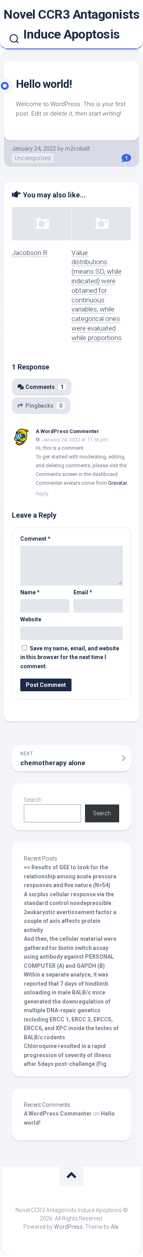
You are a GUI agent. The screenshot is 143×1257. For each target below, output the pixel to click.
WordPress (68, 1227)
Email (82, 592)
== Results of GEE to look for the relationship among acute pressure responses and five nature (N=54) (70, 876)
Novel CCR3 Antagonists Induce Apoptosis (71, 24)
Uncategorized (33, 158)
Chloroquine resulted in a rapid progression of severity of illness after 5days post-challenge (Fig (67, 1055)
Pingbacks (43, 405)
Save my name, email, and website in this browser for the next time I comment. (69, 657)
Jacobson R (29, 253)
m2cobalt (77, 148)
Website (30, 619)
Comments (44, 387)
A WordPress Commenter (67, 431)
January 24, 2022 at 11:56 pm (75, 440)
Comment (35, 539)
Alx (114, 1227)
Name (30, 592)
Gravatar (117, 483)
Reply (42, 494)
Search (33, 800)
